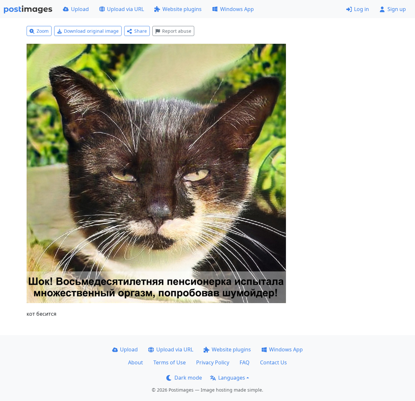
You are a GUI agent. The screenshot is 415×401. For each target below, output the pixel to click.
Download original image (91, 31)
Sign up (396, 9)
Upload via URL (125, 9)
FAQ (245, 362)
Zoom (43, 31)
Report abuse (176, 31)
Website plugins (182, 9)
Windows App (237, 9)
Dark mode (188, 377)
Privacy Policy (212, 362)
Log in (361, 9)
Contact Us (273, 362)
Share (140, 31)
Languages (231, 377)
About (135, 362)
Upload (80, 9)
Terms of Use (169, 362)
